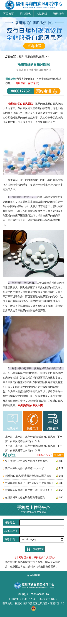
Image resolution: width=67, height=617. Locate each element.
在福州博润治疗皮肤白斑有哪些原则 (25, 497)
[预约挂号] (33, 18)
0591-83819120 (40, 594)
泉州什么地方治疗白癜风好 (40, 436)
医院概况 (25, 13)
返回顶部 (35, 575)
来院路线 (41, 13)
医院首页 (8, 13)
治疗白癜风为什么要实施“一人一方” (24, 468)
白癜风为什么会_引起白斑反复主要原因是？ (29, 483)
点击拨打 (59, 454)
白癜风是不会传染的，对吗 (25, 441)
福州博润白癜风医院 (31, 56)
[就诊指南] (12, 419)
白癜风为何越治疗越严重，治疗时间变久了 (29, 490)
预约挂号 (58, 13)
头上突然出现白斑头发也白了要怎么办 (26, 461)
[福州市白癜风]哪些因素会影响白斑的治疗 (28, 475)
